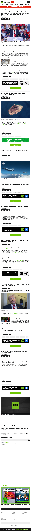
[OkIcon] (24, 1)
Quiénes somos (14, 513)
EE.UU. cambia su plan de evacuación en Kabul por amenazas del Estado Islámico (4, 65)
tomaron (12, 72)
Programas (11, 4)
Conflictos (12, 136)
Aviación (3, 192)
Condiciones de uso (14, 519)
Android (23, 513)
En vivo (12, 1)
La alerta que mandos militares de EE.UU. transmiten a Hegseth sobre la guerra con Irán (14, 433)
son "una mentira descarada (9, 263)
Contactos (13, 514)
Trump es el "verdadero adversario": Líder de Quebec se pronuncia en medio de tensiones (5, 323)
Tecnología (14, 192)
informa (8, 48)
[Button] (16, 2)
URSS (23, 192)
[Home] (2, 2)
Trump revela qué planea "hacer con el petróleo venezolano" (10, 425)
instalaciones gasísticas (6, 373)
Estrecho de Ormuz (17, 136)
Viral (7, 4)
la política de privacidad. (6, 442)
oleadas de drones (22, 368)
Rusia (7, 384)
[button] (15, 405)
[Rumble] (19, 1)
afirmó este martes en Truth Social (18, 260)
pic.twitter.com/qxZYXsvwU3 (7, 182)
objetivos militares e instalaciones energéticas (14, 376)
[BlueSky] (23, 1)
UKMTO (11, 214)
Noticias (3, 4)
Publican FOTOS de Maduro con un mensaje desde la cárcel (10, 423)
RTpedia (2, 518)
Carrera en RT (13, 518)
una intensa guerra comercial (16, 314)
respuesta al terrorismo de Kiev (8, 375)
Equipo (12, 515)
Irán (8, 136)
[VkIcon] (18, 1)
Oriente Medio (14, 225)
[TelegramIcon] (22, 1)
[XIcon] (20, 1)
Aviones (7, 192)
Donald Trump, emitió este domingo (14, 313)
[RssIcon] (19, 525)
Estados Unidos (4, 136)
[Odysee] (12, 525)
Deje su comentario (15, 88)
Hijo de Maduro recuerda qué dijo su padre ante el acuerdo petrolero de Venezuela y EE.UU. (14, 428)
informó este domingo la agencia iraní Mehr (16, 252)
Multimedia (21, 4)
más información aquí (19, 529)
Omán (10, 225)
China (10, 192)
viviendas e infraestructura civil (15, 369)
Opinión (16, 4)
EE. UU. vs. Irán (4, 269)
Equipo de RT (27, 4)
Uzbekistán (19, 192)
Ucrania (11, 384)
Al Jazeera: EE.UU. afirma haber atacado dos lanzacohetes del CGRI (15, 6)
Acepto (5, 442)
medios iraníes (6, 129)
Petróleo (19, 225)
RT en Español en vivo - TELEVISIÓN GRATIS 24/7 (9, 414)
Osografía (4, 485)
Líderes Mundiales (3, 519)
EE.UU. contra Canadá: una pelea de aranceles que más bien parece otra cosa (15, 504)
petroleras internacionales (14, 373)
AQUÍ (7, 248)
